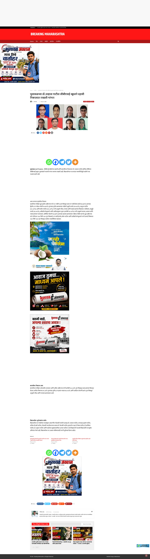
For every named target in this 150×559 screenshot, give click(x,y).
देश (37, 41)
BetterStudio (117, 556)
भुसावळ (93, 101)
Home (32, 41)
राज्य (41, 41)
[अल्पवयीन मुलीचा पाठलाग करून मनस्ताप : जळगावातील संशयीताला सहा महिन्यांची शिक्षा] (41, 533)
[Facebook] (55, 162)
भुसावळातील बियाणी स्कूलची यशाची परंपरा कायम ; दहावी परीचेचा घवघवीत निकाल (39, 439)
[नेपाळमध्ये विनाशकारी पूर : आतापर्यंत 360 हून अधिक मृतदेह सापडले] (62, 533)
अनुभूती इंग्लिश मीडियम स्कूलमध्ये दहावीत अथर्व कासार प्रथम (81, 439)
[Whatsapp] (49, 162)
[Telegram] (62, 162)
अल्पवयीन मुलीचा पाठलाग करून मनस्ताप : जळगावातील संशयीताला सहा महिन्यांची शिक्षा (51, 27)
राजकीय (58, 41)
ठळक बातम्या (88, 101)
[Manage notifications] (146, 555)
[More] (75, 162)
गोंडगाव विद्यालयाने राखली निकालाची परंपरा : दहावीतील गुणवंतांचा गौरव (59, 439)
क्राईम (46, 41)
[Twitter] (69, 162)
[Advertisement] (75, 13)
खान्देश (52, 41)
